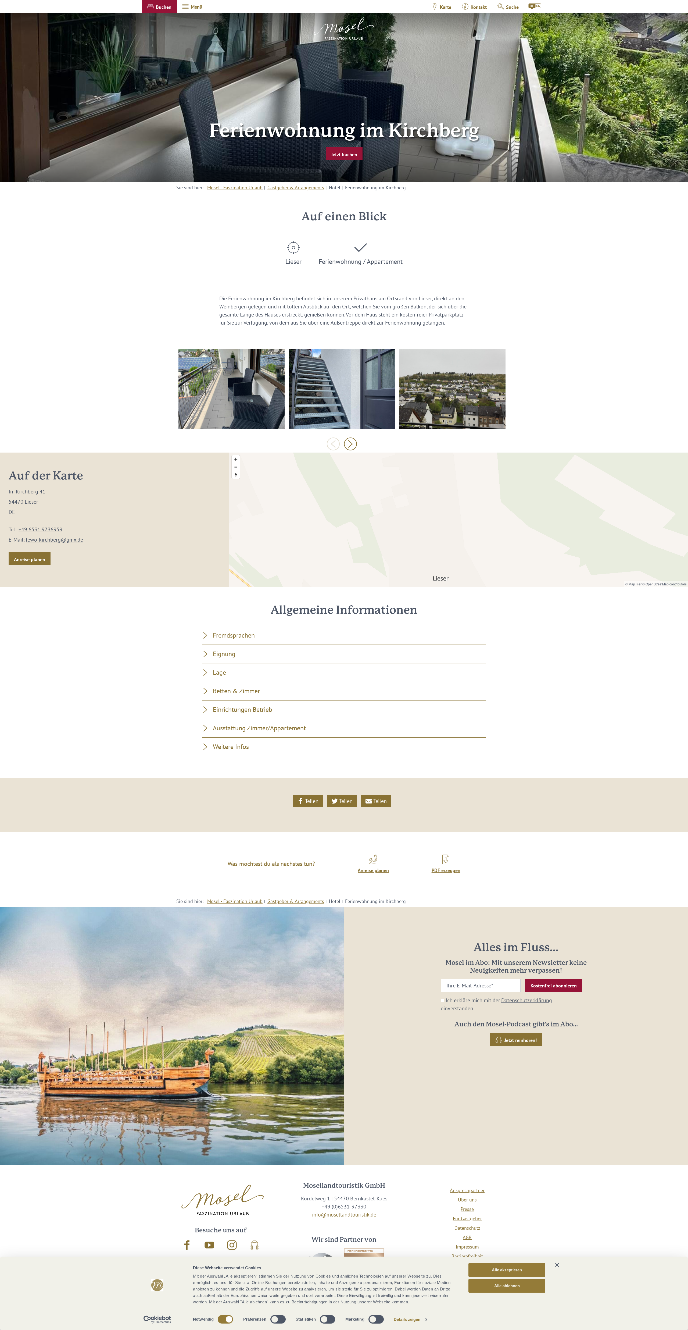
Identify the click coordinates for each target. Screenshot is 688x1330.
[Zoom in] (236, 459)
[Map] (458, 520)
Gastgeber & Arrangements (295, 187)
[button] (159, 6)
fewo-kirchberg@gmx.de (54, 539)
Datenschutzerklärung (526, 1000)
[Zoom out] (236, 467)
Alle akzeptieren (507, 1270)
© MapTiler (633, 584)
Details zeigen (407, 1319)
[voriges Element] (333, 444)
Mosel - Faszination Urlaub (235, 187)
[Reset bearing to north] (236, 475)
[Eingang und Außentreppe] (342, 389)
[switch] (278, 1319)
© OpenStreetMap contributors (664, 584)
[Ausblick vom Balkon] (452, 389)
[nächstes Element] (350, 444)
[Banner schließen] (557, 1265)
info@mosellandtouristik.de (344, 1214)
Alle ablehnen (507, 1285)
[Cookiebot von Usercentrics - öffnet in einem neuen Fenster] (157, 1319)
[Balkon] (231, 389)
